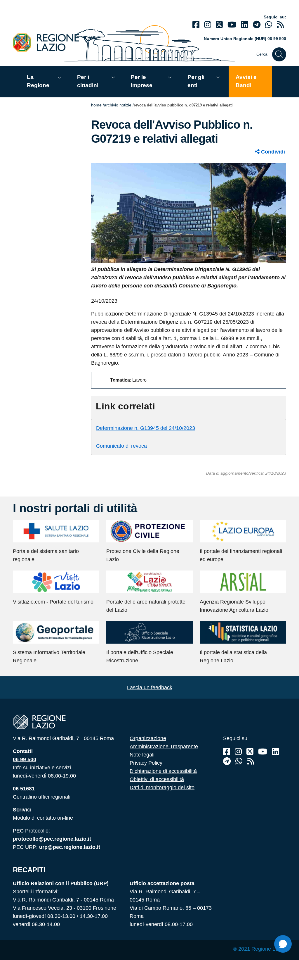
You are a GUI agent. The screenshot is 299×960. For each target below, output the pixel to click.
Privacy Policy (146, 763)
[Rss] (250, 761)
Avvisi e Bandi (246, 81)
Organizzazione (148, 738)
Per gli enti (195, 81)
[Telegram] (227, 761)
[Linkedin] (244, 24)
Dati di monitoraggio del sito (162, 787)
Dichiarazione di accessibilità (163, 771)
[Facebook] (195, 24)
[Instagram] (207, 24)
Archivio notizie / (119, 105)
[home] (49, 42)
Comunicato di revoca (121, 446)
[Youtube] (232, 24)
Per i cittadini (87, 81)
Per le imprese (141, 81)
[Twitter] (219, 24)
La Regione (38, 81)
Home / (97, 105)
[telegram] (256, 24)
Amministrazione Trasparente (164, 746)
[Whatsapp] (268, 24)
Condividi (272, 152)
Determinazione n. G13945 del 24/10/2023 (145, 428)
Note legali (142, 755)
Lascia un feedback (149, 687)
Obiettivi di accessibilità (157, 779)
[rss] (280, 24)
